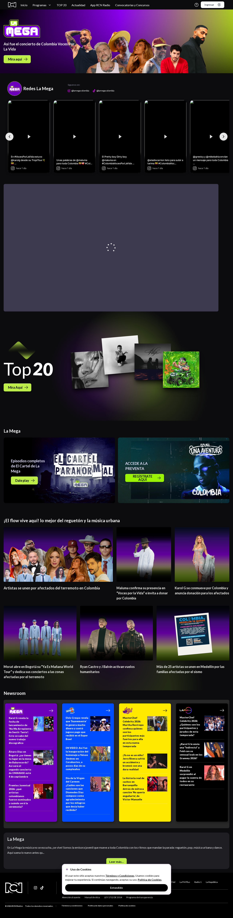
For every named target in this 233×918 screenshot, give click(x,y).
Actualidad (78, 5)
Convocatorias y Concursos (132, 5)
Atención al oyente (71, 897)
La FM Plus (185, 882)
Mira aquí (15, 59)
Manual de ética (92, 897)
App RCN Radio (100, 5)
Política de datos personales (100, 906)
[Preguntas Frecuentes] (196, 5)
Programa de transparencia (139, 897)
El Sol (172, 882)
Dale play (22, 480)
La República (212, 882)
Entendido (116, 887)
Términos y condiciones (72, 906)
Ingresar (209, 4)
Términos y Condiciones (119, 875)
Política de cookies (127, 906)
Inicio (24, 5)
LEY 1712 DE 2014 (113, 897)
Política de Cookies (149, 879)
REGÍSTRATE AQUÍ (142, 478)
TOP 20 (61, 5)
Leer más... (116, 861)
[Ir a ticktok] (35, 888)
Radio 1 (198, 882)
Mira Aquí (15, 387)
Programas (39, 5)
